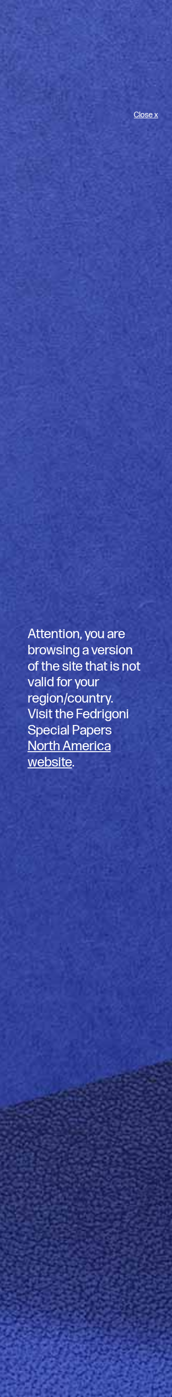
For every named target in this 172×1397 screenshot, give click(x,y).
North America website (69, 754)
